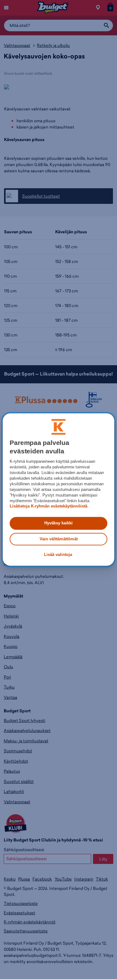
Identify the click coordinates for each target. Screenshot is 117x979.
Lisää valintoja (58, 554)
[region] (58, 489)
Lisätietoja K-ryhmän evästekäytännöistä (48, 506)
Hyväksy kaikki (58, 523)
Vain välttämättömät (59, 539)
